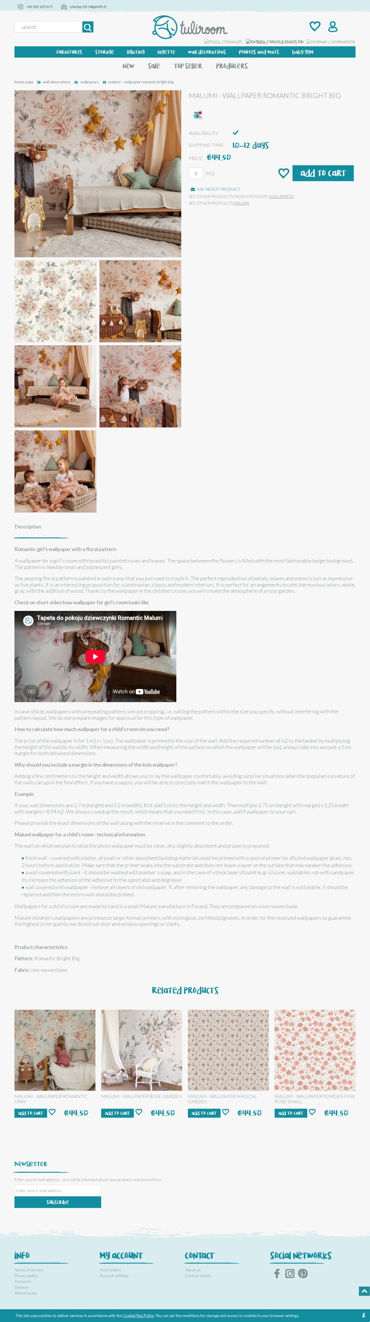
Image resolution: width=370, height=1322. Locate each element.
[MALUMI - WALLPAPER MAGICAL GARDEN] (228, 1050)
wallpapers (281, 196)
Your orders (110, 1269)
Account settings (114, 1275)
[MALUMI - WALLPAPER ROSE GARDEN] (141, 1050)
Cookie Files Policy (138, 1315)
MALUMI (241, 203)
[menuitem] (69, 52)
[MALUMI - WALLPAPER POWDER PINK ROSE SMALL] (315, 1050)
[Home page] (190, 27)
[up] (364, 1291)
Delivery (21, 1287)
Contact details (198, 1275)
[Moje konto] (332, 27)
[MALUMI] (199, 114)
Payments (23, 1281)
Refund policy (26, 1292)
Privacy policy (26, 1275)
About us (193, 1269)
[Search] (87, 26)
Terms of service (28, 1269)
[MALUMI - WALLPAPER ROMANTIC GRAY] (54, 1050)
